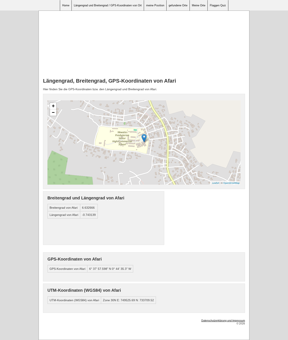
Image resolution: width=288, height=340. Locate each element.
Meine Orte (198, 5)
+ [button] (53, 106)
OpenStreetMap (231, 182)
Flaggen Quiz (218, 5)
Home (65, 5)
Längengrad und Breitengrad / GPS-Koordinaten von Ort (108, 5)
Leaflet (215, 182)
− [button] (53, 112)
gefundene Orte (178, 5)
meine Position (155, 5)
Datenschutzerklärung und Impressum (223, 320)
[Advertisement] (144, 44)
